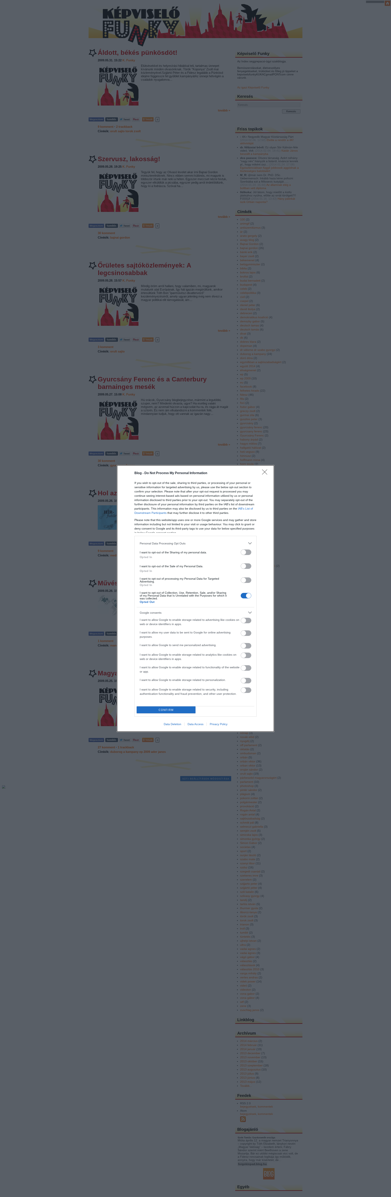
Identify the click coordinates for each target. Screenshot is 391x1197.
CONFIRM (166, 709)
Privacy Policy (218, 724)
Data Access (195, 724)
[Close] (266, 473)
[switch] (246, 552)
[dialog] (195, 598)
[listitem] (195, 543)
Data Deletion (172, 724)
